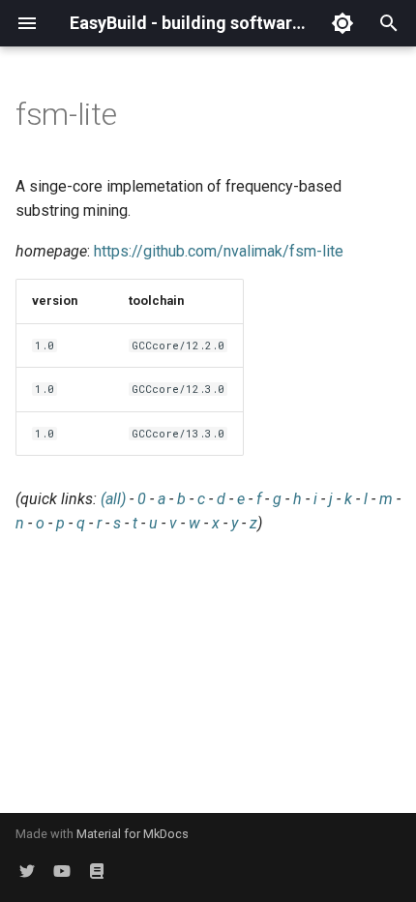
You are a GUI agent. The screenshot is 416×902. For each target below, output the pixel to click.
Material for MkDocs (132, 834)
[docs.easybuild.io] (96, 871)
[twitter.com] (27, 871)
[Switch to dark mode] (342, 23)
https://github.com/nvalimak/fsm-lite (218, 251)
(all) (113, 499)
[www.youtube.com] (61, 871)
